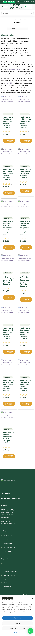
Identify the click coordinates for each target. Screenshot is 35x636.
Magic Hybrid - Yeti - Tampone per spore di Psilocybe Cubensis (8, 280)
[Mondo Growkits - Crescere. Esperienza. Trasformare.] (16, 7)
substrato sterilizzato (14, 69)
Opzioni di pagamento (10, 571)
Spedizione (7, 568)
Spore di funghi (10, 83)
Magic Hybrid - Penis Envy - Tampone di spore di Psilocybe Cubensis (8, 122)
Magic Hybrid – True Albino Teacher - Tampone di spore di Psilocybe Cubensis (8, 228)
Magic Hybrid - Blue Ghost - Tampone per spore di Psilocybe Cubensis (25, 385)
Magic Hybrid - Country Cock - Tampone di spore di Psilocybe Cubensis (8, 333)
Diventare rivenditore (10, 575)
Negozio (16, 19)
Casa (10, 19)
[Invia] (32, 13)
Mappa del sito (8, 586)
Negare (17, 623)
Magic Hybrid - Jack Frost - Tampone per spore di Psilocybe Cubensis (8, 174)
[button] (32, 598)
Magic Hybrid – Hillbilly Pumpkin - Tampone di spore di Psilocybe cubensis (26, 122)
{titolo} (15, 632)
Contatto (6, 583)
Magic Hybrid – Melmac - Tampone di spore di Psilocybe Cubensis (8, 437)
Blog (5, 579)
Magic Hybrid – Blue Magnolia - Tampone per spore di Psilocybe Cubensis (25, 333)
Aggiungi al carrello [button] (10, 140)
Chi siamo (6, 564)
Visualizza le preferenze (17, 628)
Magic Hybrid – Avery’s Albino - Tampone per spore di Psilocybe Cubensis (26, 281)
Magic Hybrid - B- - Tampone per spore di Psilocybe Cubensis (25, 173)
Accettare (17, 618)
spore (21, 46)
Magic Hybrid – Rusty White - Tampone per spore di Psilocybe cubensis (8, 385)
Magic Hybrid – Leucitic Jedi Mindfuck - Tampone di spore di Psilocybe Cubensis (25, 228)
